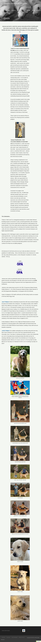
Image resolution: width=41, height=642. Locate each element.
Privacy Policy (22, 637)
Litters (28, 10)
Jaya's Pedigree (5, 301)
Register (38, 10)
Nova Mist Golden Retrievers (14, 3)
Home (2, 10)
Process (19, 10)
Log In (33, 10)
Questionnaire (14, 637)
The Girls (8, 10)
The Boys (13, 10)
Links (23, 10)
